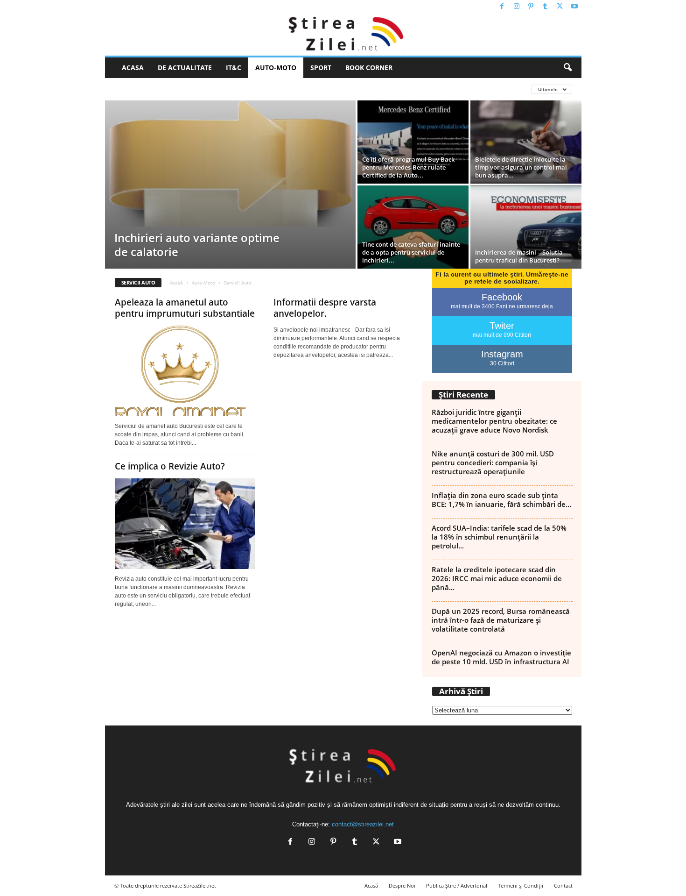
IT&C (233, 67)
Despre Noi (402, 885)
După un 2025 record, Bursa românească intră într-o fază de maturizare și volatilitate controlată (501, 619)
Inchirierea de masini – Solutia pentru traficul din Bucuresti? (519, 256)
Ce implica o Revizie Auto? (170, 466)
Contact (563, 885)
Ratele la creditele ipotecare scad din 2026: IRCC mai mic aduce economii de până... (497, 578)
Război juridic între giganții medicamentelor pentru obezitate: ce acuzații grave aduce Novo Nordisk (494, 420)
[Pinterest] (531, 7)
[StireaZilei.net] (343, 35)
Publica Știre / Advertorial (456, 885)
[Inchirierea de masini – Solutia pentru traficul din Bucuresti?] (525, 227)
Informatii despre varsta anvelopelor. (324, 308)
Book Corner (368, 67)
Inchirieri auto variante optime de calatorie (197, 244)
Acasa (133, 67)
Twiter (502, 325)
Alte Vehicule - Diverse (148, 88)
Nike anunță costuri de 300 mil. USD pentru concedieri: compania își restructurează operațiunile (493, 462)
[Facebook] (502, 7)
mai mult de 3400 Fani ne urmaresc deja (502, 306)
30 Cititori (502, 363)
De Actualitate (185, 67)
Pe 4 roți (260, 88)
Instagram (502, 354)
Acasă (176, 282)
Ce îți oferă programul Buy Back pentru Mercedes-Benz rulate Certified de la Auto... (408, 167)
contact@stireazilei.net (363, 824)
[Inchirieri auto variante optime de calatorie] (230, 163)
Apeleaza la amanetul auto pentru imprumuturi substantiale (185, 308)
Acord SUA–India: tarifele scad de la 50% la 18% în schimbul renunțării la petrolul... (499, 536)
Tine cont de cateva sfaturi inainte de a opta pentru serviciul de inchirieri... (411, 252)
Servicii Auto (305, 88)
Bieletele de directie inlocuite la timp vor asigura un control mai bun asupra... (521, 167)
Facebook (502, 297)
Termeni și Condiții (520, 885)
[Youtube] (574, 7)
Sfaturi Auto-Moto (365, 88)
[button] (567, 67)
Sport (320, 67)
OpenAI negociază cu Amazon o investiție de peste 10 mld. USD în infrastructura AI (501, 657)
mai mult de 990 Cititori (502, 335)
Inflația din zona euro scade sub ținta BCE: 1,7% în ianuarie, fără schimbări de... (501, 500)
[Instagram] (516, 7)
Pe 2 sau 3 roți (214, 88)
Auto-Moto (275, 67)
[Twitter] (560, 7)
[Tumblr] (545, 7)
